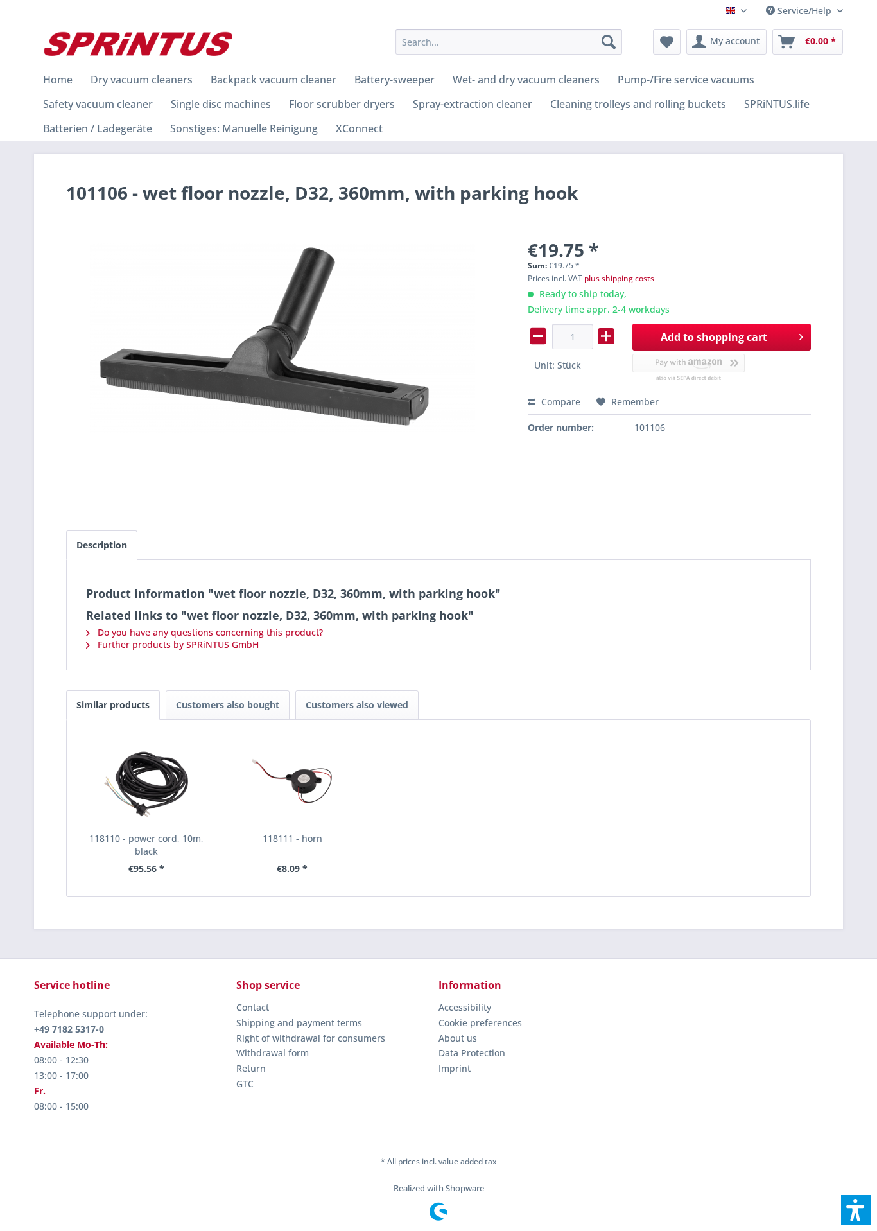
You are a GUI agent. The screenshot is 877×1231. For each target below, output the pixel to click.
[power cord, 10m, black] (146, 781)
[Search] (608, 42)
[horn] (292, 781)
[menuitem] (799, 11)
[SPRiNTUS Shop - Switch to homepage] (137, 45)
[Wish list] (667, 42)
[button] (856, 1210)
